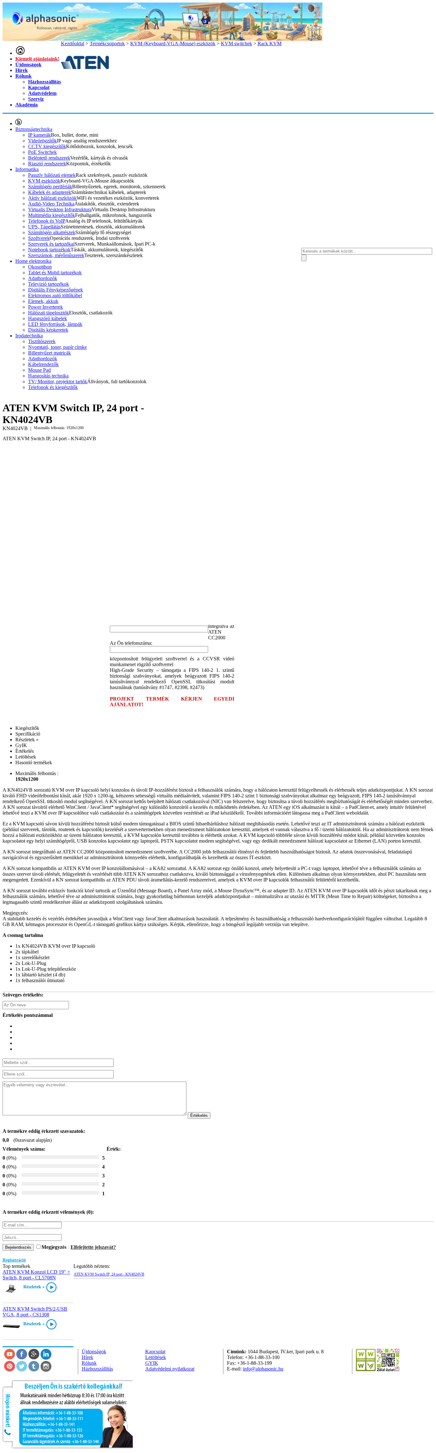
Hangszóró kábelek (47, 318)
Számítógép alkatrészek (51, 232)
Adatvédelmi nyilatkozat (169, 1368)
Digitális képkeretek (48, 330)
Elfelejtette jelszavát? (93, 1247)
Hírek (21, 70)
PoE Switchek (42, 152)
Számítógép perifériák (50, 186)
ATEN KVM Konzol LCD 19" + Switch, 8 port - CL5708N (36, 1274)
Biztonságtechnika (33, 129)
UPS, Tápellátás (44, 226)
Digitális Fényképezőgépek (55, 289)
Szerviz (36, 99)
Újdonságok (28, 64)
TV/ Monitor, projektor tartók (57, 381)
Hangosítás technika (48, 375)
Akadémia (26, 104)
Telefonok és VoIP (46, 221)
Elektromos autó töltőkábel (55, 295)
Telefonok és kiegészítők (53, 387)
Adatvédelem (42, 93)
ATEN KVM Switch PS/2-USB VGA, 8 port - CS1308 (35, 1311)
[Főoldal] (20, 53)
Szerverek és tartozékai (51, 244)
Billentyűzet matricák (49, 353)
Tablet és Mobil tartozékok (55, 272)
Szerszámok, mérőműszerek (56, 255)
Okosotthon (40, 267)
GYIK (151, 1363)
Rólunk (23, 76)
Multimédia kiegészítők (51, 215)
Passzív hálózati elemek (52, 175)
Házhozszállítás (44, 81)
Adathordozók (42, 278)
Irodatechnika (29, 335)
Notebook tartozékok (49, 249)
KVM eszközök (44, 180)
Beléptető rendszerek (49, 158)
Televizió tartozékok (48, 284)
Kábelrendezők (43, 364)
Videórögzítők (42, 140)
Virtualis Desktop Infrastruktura (60, 209)
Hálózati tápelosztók (48, 312)
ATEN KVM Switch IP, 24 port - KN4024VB (109, 1274)
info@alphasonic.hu (263, 1368)
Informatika (27, 169)
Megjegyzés (53, 1247)
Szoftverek (39, 238)
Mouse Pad (39, 370)
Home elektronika (33, 261)
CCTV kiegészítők (47, 146)
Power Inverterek (45, 307)
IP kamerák (39, 135)
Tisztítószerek (42, 341)
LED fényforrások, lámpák (55, 324)
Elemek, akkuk (43, 301)
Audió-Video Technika (51, 203)
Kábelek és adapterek (49, 192)
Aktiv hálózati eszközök (52, 198)
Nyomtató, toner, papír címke (57, 347)
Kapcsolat (38, 87)
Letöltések (155, 1357)
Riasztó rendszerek (47, 163)
